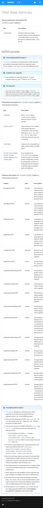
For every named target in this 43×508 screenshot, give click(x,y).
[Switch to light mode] (35, 2)
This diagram (7, 62)
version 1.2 (9, 428)
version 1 (34, 426)
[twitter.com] (3, 504)
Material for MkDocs (14, 500)
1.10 (18, 3)
